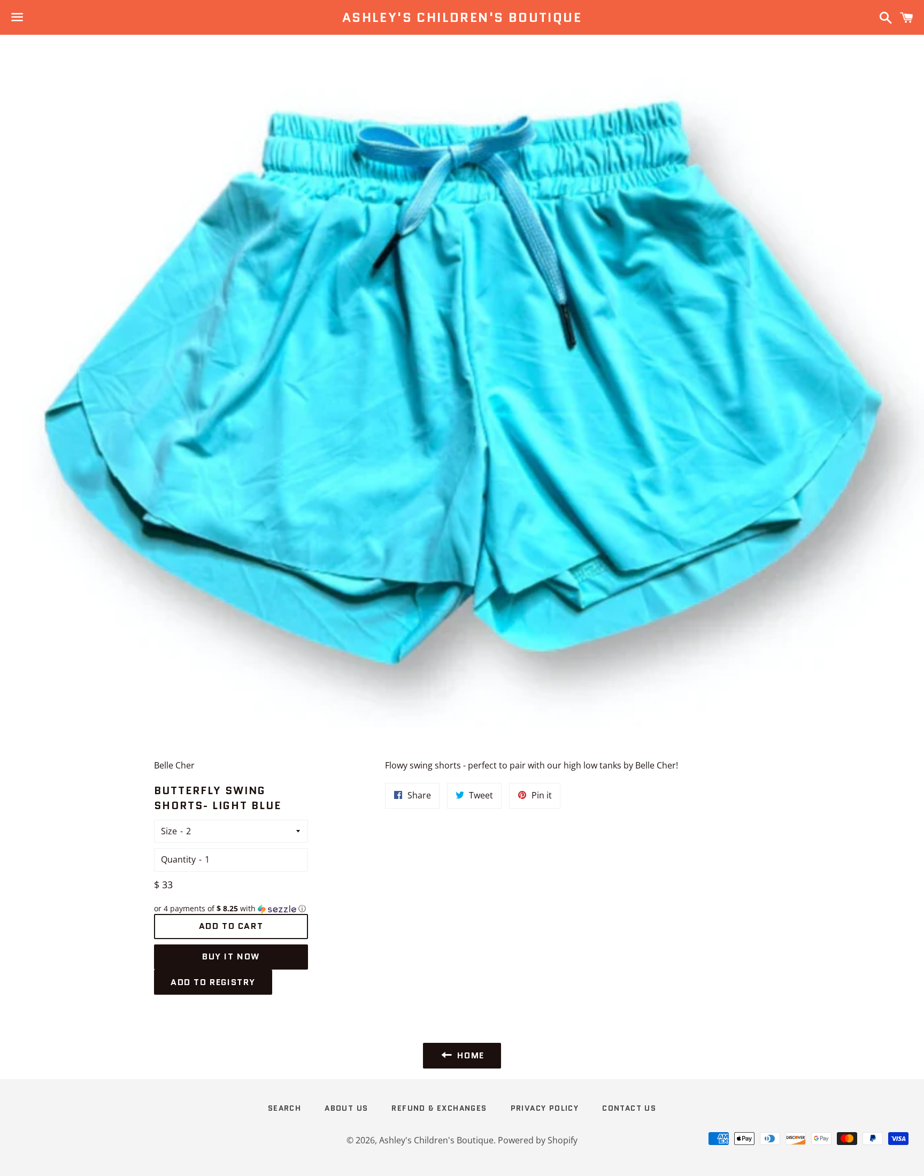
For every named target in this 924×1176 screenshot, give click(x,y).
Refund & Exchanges (439, 1108)
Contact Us (629, 1108)
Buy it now (231, 956)
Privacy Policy (545, 1108)
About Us (346, 1108)
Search (284, 1108)
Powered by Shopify (538, 1140)
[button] (231, 908)
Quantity (178, 859)
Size (169, 831)
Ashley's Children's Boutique (462, 18)
